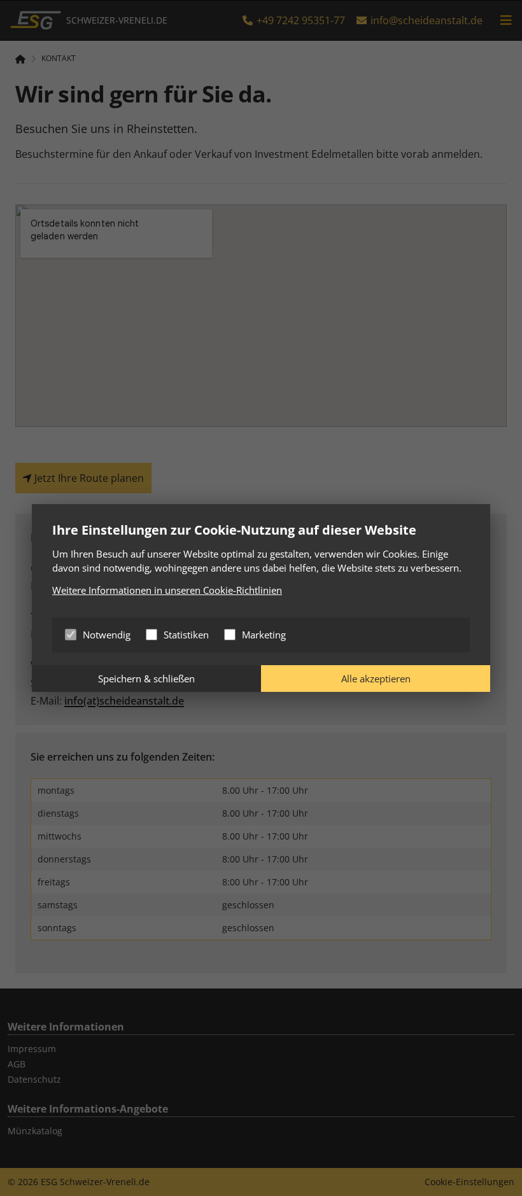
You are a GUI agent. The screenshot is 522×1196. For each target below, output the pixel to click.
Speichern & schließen (146, 678)
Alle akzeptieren (376, 678)
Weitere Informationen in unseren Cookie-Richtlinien (167, 590)
